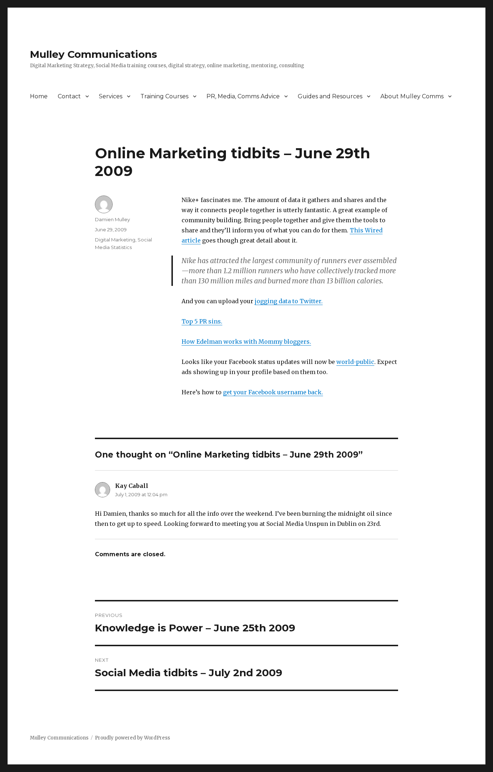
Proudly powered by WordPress (132, 738)
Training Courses (164, 96)
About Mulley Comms (412, 96)
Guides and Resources (330, 96)
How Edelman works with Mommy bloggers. (246, 341)
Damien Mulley (112, 219)
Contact (69, 96)
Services (110, 96)
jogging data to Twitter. (289, 301)
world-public (355, 361)
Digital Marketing (115, 240)
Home (39, 96)
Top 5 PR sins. (202, 321)
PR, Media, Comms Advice (243, 96)
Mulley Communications (93, 54)
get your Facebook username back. (273, 392)
